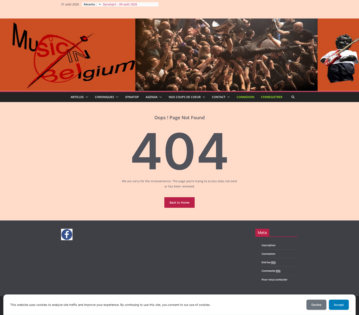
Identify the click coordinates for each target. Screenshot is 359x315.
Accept (339, 304)
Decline (316, 304)
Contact (218, 97)
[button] (86, 97)
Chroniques (104, 97)
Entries (269, 262)
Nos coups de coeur (185, 97)
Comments (271, 271)
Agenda (151, 97)
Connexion (245, 97)
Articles (77, 97)
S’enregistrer (271, 97)
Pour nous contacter (275, 279)
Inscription (268, 245)
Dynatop (132, 97)
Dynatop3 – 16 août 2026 (120, 4)
